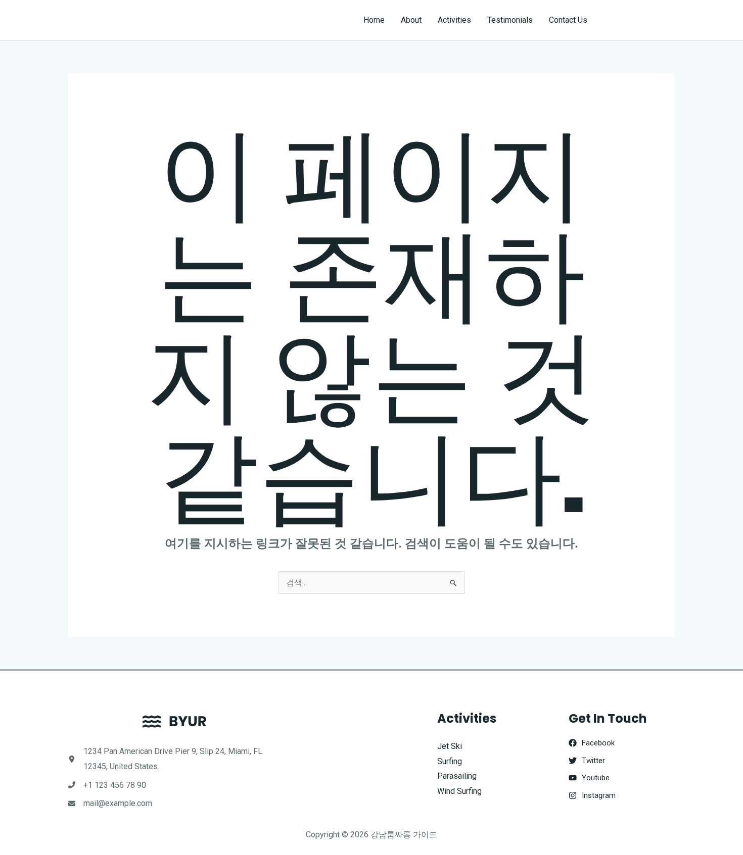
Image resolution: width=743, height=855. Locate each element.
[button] (640, 20)
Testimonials (510, 20)
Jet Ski (449, 746)
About (411, 20)
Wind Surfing (459, 791)
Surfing (449, 761)
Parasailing (457, 776)
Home (374, 20)
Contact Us (568, 20)
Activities (454, 20)
